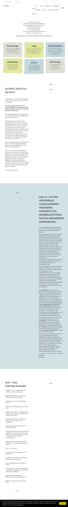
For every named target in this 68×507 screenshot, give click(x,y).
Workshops (55, 62)
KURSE (44, 9)
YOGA (41, 6)
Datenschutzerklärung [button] (18, 504)
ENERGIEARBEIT (56, 6)
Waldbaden (12, 62)
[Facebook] (63, 2)
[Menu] (63, 8)
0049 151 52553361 (8, 1)
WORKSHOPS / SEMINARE (53, 9)
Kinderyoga (12, 46)
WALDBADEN (38, 9)
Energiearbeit (55, 46)
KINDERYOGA (47, 6)
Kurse (34, 62)
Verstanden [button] (62, 503)
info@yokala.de (18, 1)
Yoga (34, 46)
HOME (36, 6)
